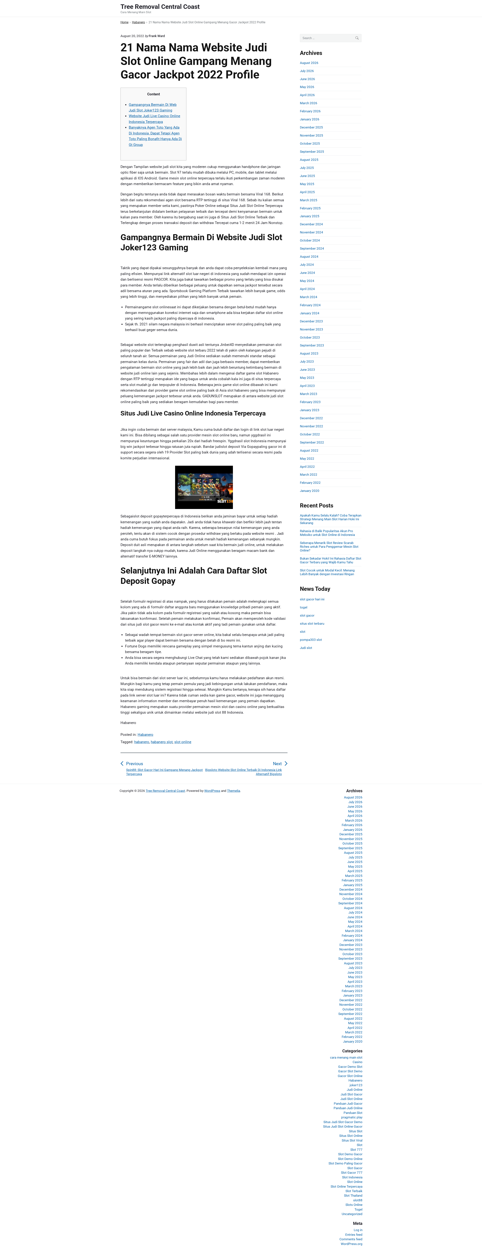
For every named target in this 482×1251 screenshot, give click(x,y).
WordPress (212, 791)
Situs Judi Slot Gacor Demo (342, 1122)
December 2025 (311, 127)
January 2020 (309, 491)
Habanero (145, 734)
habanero (141, 742)
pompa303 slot (311, 640)
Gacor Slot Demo (350, 1071)
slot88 (357, 1200)
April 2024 (307, 289)
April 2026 (307, 95)
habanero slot (162, 742)
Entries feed (353, 1235)
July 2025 (307, 168)
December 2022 (311, 418)
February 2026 (310, 111)
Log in (358, 1230)
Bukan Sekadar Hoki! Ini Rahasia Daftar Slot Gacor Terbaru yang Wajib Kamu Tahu (330, 560)
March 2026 (308, 103)
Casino (357, 1062)
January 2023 (309, 410)
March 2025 (308, 200)
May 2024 (307, 281)
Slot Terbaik (353, 1191)
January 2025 (309, 216)
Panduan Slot (353, 1113)
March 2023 (308, 394)
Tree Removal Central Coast (165, 791)
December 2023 (311, 321)
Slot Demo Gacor (350, 1154)
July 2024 (307, 265)
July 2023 (307, 361)
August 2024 (309, 256)
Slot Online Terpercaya (346, 1186)
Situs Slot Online (350, 1136)
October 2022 (310, 434)
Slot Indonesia (352, 1177)
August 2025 (309, 160)
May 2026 (307, 87)
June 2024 (307, 273)
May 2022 (307, 458)
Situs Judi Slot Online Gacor (342, 1126)
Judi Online (354, 1089)
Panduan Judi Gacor (348, 1103)
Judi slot (306, 648)
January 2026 (309, 119)
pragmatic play (351, 1117)
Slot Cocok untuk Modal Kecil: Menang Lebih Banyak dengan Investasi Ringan (327, 572)
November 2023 (311, 329)
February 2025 (310, 208)
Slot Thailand (353, 1195)
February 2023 (310, 402)
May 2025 (307, 184)
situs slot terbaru (312, 623)
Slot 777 (356, 1149)
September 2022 (312, 442)
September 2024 (312, 248)
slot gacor (307, 615)
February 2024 (310, 305)
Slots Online (353, 1205)
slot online (182, 742)
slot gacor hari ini (312, 599)
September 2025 (312, 151)
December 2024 (311, 224)
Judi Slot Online (351, 1099)
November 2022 (311, 426)
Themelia (233, 791)
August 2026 (309, 63)
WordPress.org (351, 1244)
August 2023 (309, 353)
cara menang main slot (346, 1057)
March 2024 (308, 297)
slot (302, 631)
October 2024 (310, 240)
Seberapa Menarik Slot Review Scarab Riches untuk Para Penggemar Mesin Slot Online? (329, 546)
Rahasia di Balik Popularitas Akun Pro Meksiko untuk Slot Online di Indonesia (327, 533)
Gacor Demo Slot (350, 1067)
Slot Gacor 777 (351, 1172)
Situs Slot (355, 1131)
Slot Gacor (354, 1168)
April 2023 (307, 386)
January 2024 (309, 313)
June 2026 (307, 79)
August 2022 (309, 450)
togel (303, 607)
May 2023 (307, 378)
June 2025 (307, 176)
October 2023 (310, 337)
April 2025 (307, 192)
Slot (359, 1145)
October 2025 (310, 143)
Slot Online (354, 1182)
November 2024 (311, 232)
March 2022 (308, 474)
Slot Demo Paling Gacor (345, 1163)
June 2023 (307, 369)
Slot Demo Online (350, 1159)
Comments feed (350, 1239)
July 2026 (307, 71)
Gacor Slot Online (350, 1076)
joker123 (356, 1085)
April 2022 (307, 467)
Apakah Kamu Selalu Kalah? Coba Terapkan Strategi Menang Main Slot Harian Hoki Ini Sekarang (330, 519)
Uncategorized (352, 1214)
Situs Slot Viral (352, 1140)
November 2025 (311, 135)
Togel (358, 1209)
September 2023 (312, 345)
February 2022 (310, 483)
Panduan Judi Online (348, 1108)
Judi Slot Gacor (351, 1094)
